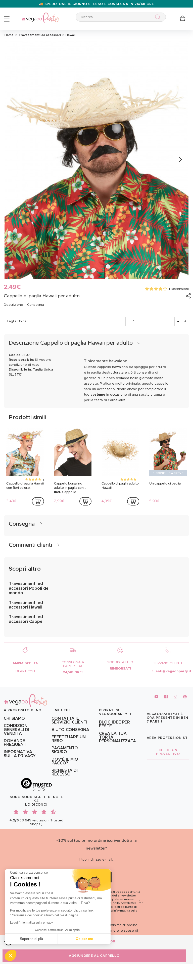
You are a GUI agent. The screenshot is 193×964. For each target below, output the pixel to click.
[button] (11, 955)
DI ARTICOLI (25, 671)
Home (9, 34)
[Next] (180, 160)
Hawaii (69, 34)
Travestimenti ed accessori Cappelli (27, 619)
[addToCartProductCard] (38, 501)
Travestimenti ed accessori (39, 34)
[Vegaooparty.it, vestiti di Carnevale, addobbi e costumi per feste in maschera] (40, 15)
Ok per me (84, 939)
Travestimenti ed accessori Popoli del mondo (29, 588)
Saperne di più (31, 939)
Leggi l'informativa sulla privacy (31, 922)
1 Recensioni (179, 289)
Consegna (35, 305)
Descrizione (13, 305)
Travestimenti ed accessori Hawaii (26, 605)
